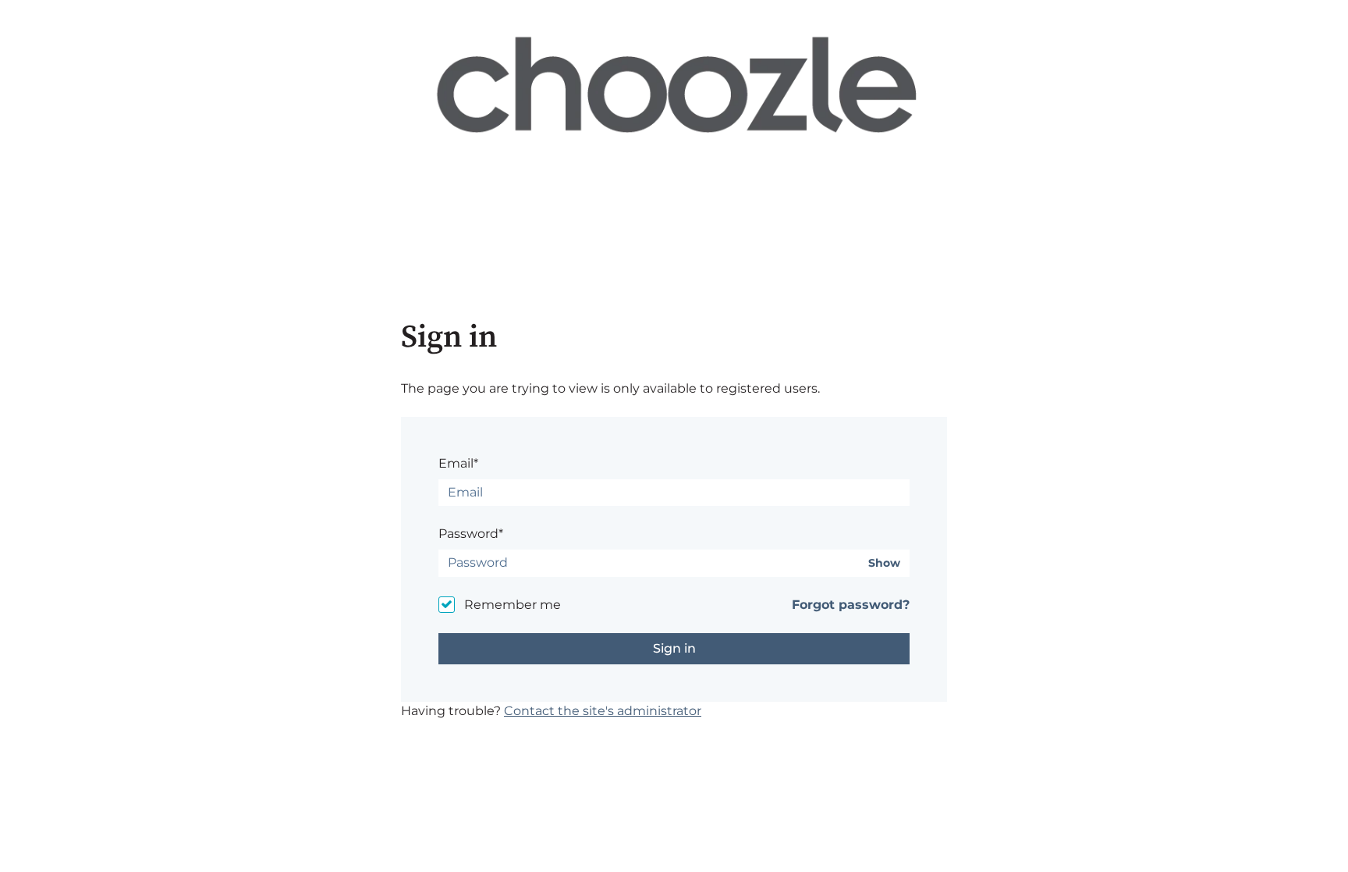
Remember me (512, 604)
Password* (470, 533)
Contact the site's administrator (602, 710)
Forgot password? (851, 604)
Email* (458, 463)
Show (884, 563)
